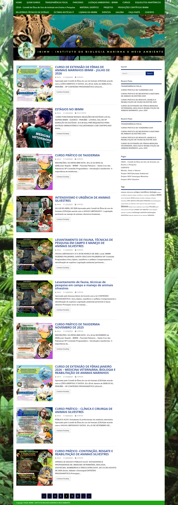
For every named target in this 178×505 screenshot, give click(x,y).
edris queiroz (131, 200)
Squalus (154, 209)
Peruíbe (152, 207)
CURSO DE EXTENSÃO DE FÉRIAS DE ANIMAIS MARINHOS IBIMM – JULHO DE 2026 (82, 70)
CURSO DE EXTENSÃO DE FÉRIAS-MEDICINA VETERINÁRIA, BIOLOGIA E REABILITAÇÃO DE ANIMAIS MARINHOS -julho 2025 (140, 108)
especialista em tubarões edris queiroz (132, 203)
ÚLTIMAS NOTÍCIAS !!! (64, 12)
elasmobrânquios (156, 200)
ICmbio (131, 207)
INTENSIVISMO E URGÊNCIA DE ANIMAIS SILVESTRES (82, 199)
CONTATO (149, 12)
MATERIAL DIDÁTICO (89, 7)
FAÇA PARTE (134, 12)
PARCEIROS (78, 2)
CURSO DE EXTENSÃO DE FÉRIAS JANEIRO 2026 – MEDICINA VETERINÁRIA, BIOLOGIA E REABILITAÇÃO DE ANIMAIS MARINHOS (85, 369)
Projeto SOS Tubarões (130, 179)
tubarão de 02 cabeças (140, 215)
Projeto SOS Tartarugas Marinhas (134, 176)
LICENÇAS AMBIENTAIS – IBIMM (103, 2)
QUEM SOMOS (33, 2)
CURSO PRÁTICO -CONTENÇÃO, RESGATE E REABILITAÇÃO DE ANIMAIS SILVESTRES (84, 452)
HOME (19, 2)
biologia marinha (140, 198)
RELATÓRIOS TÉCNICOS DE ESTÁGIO (32, 12)
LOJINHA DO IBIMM (88, 12)
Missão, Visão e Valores (130, 170)
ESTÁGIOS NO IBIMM (69, 109)
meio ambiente (137, 207)
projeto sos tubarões (141, 209)
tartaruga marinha (139, 212)
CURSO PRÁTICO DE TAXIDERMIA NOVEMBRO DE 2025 (77, 325)
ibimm (59, 77)
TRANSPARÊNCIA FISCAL (56, 2)
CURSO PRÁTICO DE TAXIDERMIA (77, 155)
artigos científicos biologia (145, 192)
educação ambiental (143, 200)
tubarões (151, 215)
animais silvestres (127, 192)
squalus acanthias (126, 212)
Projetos (131, 209)
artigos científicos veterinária (141, 195)
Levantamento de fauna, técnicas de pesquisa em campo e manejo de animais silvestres (84, 285)
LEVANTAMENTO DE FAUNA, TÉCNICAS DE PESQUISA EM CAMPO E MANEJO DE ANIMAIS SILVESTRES (84, 243)
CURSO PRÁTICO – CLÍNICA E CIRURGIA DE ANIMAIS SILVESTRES (83, 410)
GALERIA (120, 12)
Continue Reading (63, 92)
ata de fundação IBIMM (127, 198)
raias (150, 209)
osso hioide (145, 207)
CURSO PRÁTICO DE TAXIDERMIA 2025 (137, 90)
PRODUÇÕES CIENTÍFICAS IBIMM (133, 7)
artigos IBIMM (156, 195)
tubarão (131, 215)
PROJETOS (108, 7)
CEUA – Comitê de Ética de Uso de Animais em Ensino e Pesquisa (45, 7)
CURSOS (126, 2)
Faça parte (147, 203)
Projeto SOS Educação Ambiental (134, 173)
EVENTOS (106, 12)
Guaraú (153, 203)
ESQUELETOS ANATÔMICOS (148, 2)
